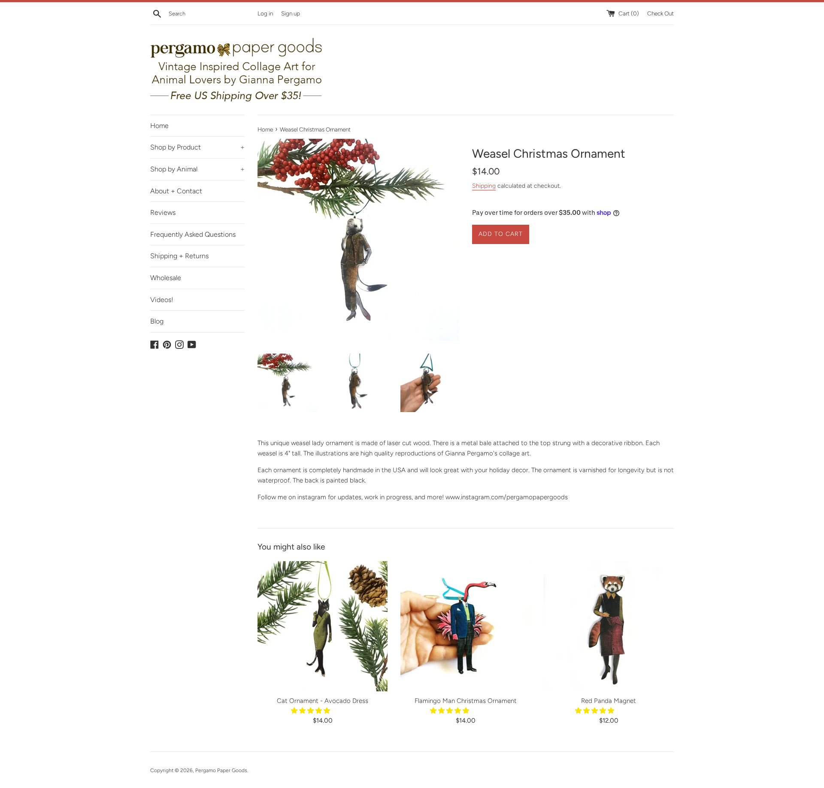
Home (159, 126)
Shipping (484, 185)
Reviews (163, 212)
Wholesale (165, 278)
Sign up (290, 13)
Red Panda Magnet (608, 701)
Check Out (660, 13)
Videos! (161, 300)
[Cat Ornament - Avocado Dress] (323, 626)
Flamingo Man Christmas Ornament (466, 701)
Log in (265, 13)
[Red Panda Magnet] (609, 626)
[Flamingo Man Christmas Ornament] (465, 626)
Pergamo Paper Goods (221, 770)
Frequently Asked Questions (193, 234)
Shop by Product (197, 147)
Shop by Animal (197, 169)
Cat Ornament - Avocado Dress (322, 701)
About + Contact (176, 191)
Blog (157, 321)
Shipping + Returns (179, 256)
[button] (311, 711)
